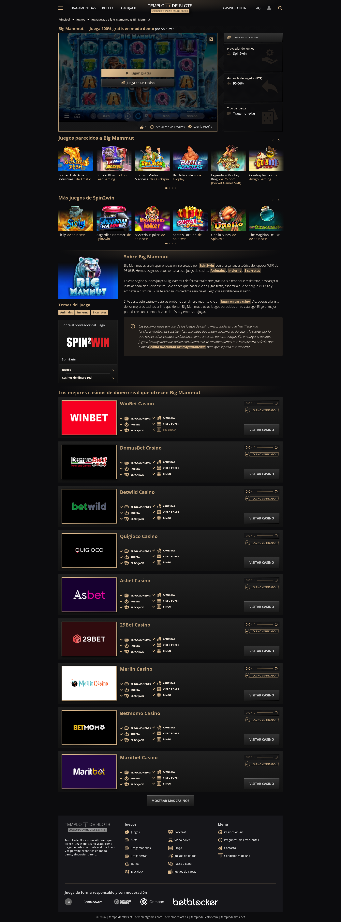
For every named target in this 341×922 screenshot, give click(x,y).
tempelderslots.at (120, 917)
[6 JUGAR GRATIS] (266, 217)
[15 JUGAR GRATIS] (75, 158)
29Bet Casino (135, 625)
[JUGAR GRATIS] (113, 158)
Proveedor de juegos (240, 48)
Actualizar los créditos (170, 127)
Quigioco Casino (139, 536)
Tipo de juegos (236, 108)
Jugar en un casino (235, 301)
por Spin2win (164, 29)
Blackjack (128, 8)
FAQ (257, 8)
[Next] (278, 140)
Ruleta (107, 8)
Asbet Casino (135, 580)
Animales (218, 270)
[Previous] (273, 140)
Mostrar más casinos (170, 801)
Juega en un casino (245, 37)
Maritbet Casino (139, 757)
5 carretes (252, 270)
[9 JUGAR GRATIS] (228, 158)
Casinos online (235, 8)
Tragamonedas (83, 8)
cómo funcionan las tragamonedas (177, 347)
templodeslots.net (233, 917)
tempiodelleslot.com (204, 917)
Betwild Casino (137, 492)
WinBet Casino (137, 403)
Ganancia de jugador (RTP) (244, 78)
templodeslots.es (176, 917)
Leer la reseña (202, 126)
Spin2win (207, 265)
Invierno (235, 270)
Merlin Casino (136, 669)
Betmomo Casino (140, 713)
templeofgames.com (148, 917)
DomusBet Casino (141, 448)
